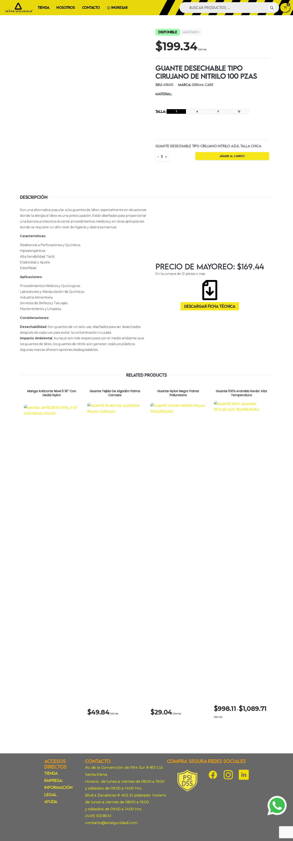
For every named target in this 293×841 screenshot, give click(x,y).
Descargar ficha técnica (209, 306)
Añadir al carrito (232, 156)
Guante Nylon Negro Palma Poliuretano (178, 393)
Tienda (51, 773)
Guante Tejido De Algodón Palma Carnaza (115, 393)
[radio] (176, 111)
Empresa (53, 780)
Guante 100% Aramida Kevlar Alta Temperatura (241, 393)
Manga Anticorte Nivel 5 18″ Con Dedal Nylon (51, 393)
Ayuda (50, 801)
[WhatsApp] (277, 805)
